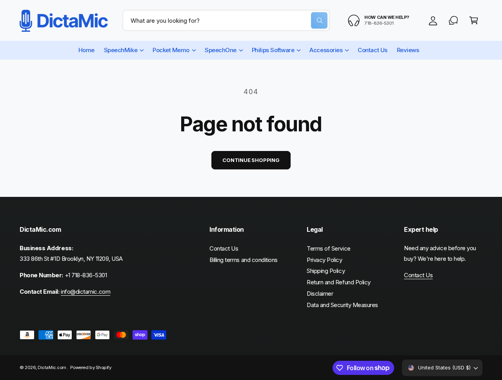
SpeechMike (120, 50)
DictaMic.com (52, 367)
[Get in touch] (453, 20)
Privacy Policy (324, 260)
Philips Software (273, 50)
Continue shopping (251, 160)
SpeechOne (220, 50)
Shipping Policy (326, 271)
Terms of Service (329, 248)
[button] (474, 20)
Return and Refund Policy (339, 282)
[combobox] (226, 20)
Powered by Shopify (90, 367)
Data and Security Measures (342, 305)
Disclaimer (320, 293)
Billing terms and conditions (243, 260)
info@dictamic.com (85, 291)
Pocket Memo (171, 50)
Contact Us (223, 248)
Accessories (325, 50)
